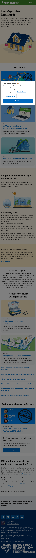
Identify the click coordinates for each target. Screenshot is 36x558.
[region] (18, 93)
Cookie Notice (21, 92)
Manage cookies (10, 96)
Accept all (18, 101)
